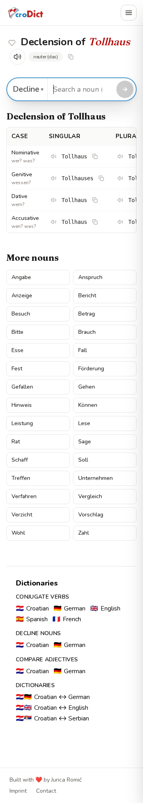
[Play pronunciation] (17, 57)
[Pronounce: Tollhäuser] (120, 156)
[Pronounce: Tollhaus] (53, 156)
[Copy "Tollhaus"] (70, 57)
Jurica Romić (66, 780)
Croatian (32, 608)
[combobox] (81, 89)
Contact (46, 791)
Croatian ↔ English (52, 707)
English (105, 608)
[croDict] (25, 12)
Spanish (32, 619)
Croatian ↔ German (53, 697)
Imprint (18, 791)
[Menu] (129, 13)
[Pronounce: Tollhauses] (53, 178)
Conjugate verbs (42, 597)
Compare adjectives (47, 659)
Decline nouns (38, 633)
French (66, 619)
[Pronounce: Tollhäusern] (120, 200)
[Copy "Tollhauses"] (101, 178)
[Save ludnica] (11, 42)
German (69, 608)
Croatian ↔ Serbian (52, 718)
